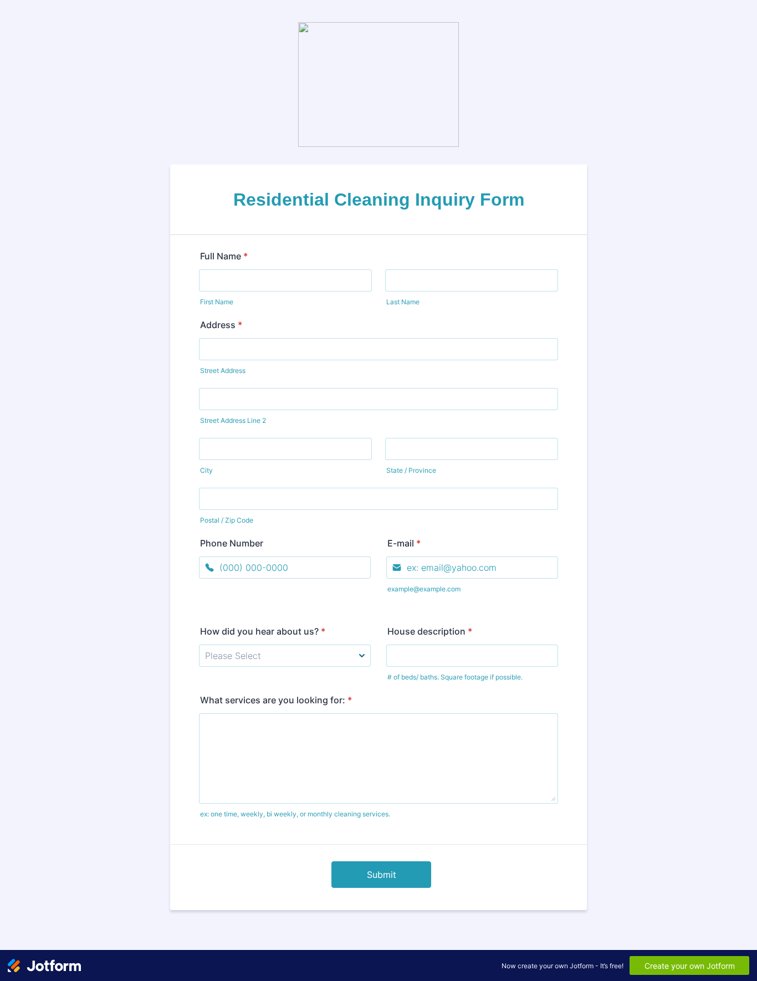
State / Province (411, 470)
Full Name (224, 256)
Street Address (222, 370)
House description (429, 631)
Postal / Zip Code (226, 520)
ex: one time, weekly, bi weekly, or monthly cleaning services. (295, 814)
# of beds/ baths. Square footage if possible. (455, 677)
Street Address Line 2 (233, 420)
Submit (381, 874)
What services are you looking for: (276, 700)
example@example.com (424, 589)
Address (221, 324)
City (206, 470)
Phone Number (231, 543)
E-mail (404, 543)
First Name (216, 302)
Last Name (403, 302)
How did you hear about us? (262, 631)
